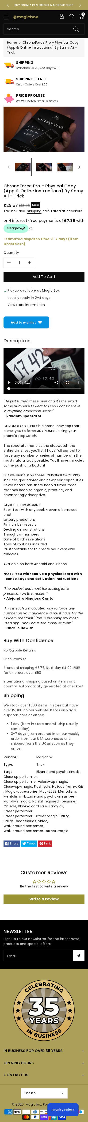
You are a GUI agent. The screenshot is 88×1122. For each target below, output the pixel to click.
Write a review (44, 899)
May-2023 (47, 791)
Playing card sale (32, 806)
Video (43, 821)
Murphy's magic (17, 801)
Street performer (18, 811)
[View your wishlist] (71, 16)
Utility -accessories (20, 821)
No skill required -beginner (54, 801)
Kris (81, 786)
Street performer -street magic (31, 816)
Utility (64, 816)
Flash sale (42, 786)
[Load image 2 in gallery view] (43, 167)
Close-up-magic (18, 786)
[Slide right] (79, 167)
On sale (10, 806)
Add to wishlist (23, 322)
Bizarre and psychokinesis (58, 771)
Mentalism (67, 791)
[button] (8, 17)
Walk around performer (23, 826)
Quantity (11, 252)
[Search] (76, 29)
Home (12, 42)
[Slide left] (9, 167)
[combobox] (44, 29)
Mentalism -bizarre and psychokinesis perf (40, 796)
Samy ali (56, 806)
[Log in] (62, 16)
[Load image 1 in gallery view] (22, 167)
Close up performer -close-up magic (35, 781)
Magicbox (34, 1104)
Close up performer (20, 776)
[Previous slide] (8, 5)
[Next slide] (80, 5)
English (30, 1093)
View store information (26, 304)
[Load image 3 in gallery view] (65, 167)
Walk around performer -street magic (36, 831)
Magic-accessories (21, 791)
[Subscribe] (78, 955)
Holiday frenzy (64, 786)
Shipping (34, 211)
